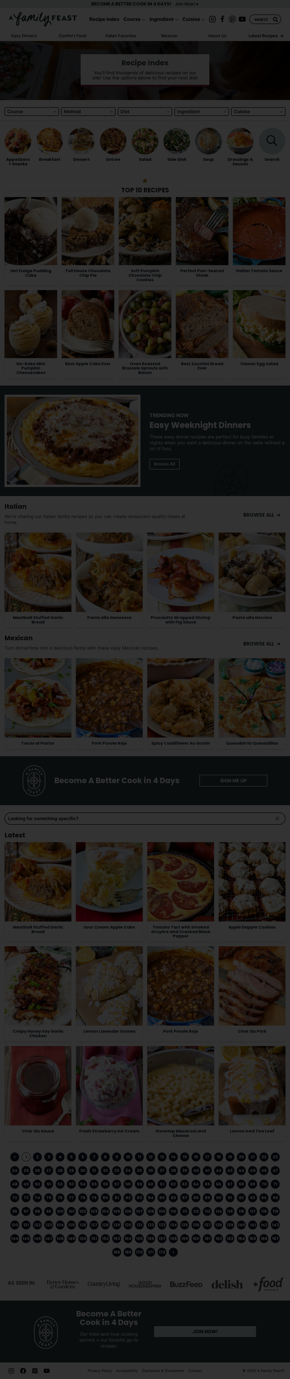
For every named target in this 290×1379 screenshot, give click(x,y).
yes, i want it (179, 731)
